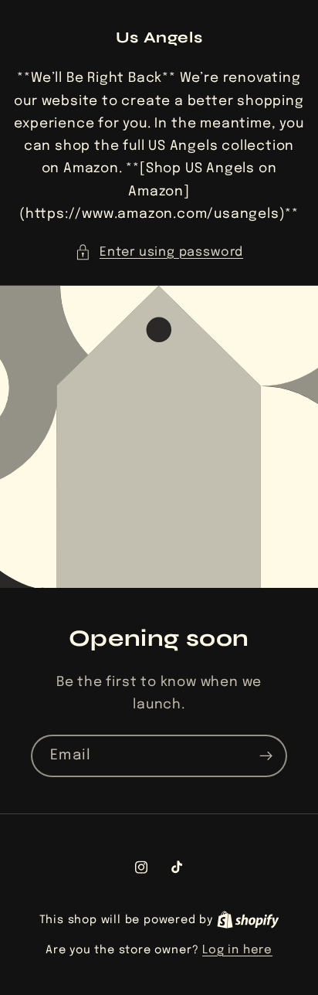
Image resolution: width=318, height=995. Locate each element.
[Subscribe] (266, 755)
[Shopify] (248, 920)
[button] (159, 252)
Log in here (237, 950)
